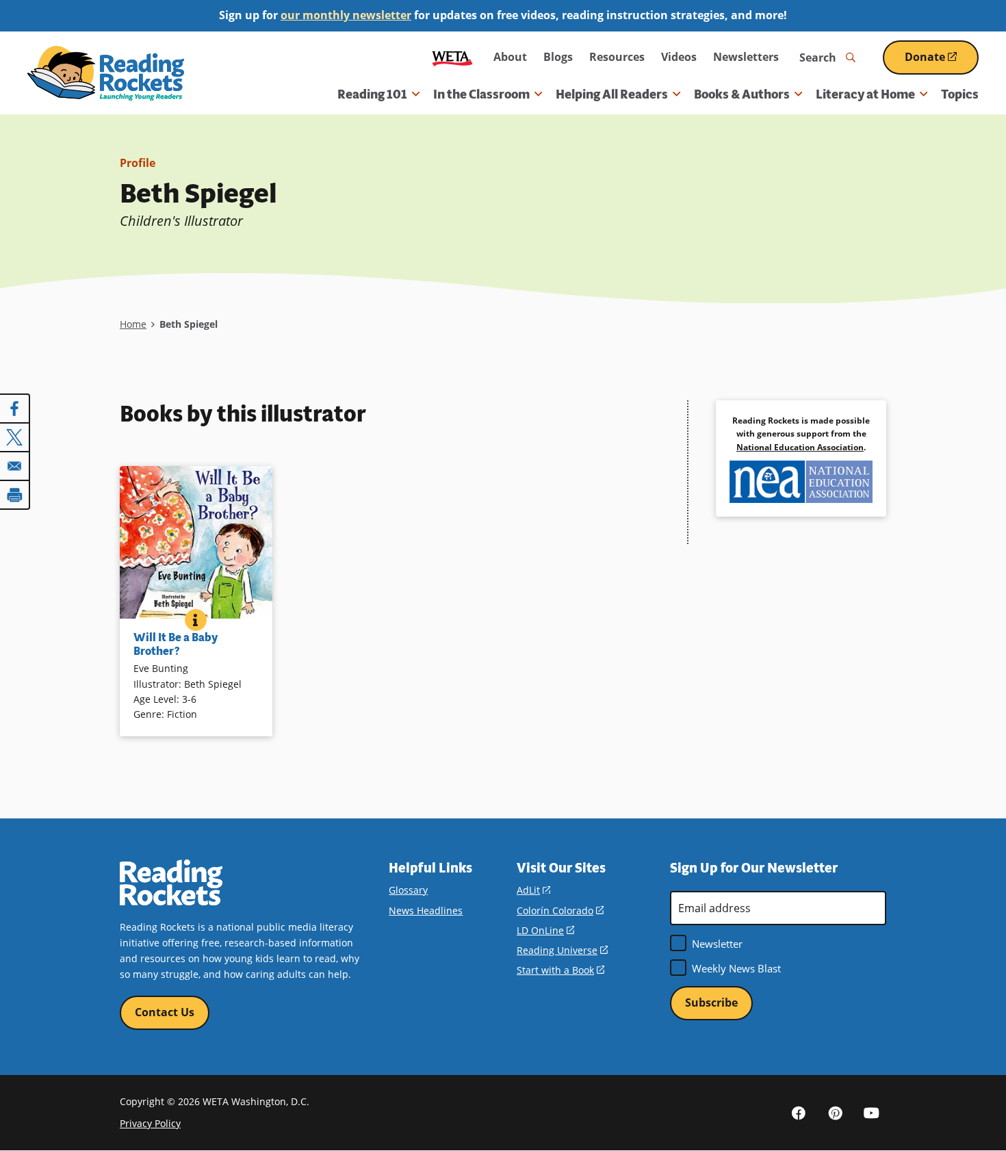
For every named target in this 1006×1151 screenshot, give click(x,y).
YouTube (871, 1113)
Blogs (558, 56)
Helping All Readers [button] (612, 94)
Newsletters (746, 56)
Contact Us (164, 1012)
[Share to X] (15, 437)
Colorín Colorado (560, 910)
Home (133, 324)
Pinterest (835, 1113)
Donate (942, 62)
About (510, 56)
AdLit (533, 889)
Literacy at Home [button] (865, 94)
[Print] (15, 495)
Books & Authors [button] (742, 94)
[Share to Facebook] (15, 408)
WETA (452, 57)
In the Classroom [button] (481, 94)
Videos (679, 56)
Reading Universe (562, 950)
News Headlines (426, 910)
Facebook (799, 1113)
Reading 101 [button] (372, 94)
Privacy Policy (150, 1123)
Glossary (408, 889)
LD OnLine (545, 930)
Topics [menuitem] (960, 94)
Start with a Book (560, 970)
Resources (617, 56)
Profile (137, 162)
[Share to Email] (15, 466)
